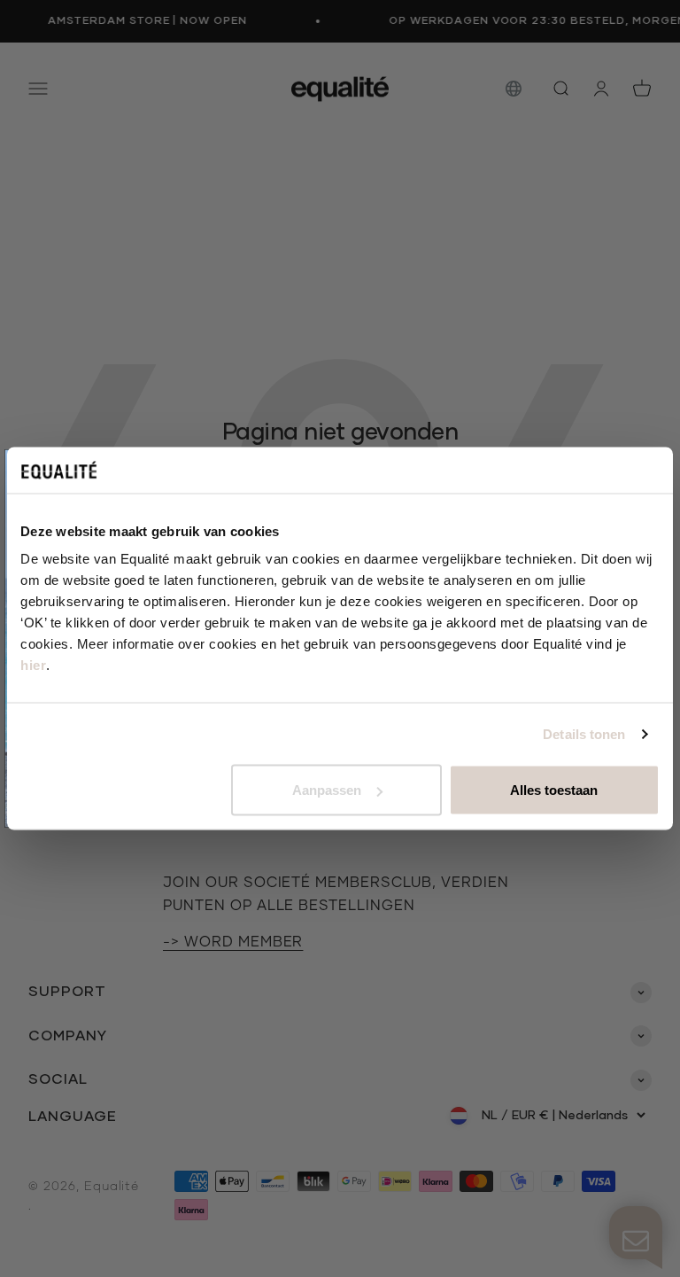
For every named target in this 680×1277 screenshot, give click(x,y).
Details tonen (584, 733)
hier (33, 665)
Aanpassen (326, 790)
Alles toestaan (554, 790)
